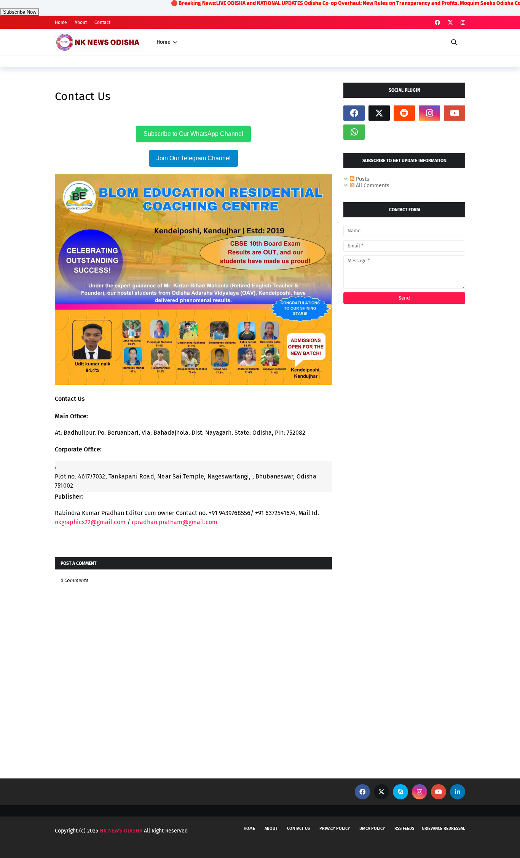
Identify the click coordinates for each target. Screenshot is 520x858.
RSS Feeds (404, 828)
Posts (361, 179)
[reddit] (404, 113)
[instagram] (462, 22)
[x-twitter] (450, 22)
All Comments (371, 185)
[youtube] (454, 113)
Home (61, 22)
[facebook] (437, 22)
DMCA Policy (372, 828)
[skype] (400, 791)
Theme (177, 845)
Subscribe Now (19, 12)
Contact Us (298, 828)
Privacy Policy (334, 828)
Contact (102, 22)
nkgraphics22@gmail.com (90, 522)
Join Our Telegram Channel (193, 158)
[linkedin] (457, 791)
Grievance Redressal (443, 828)
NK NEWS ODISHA (121, 831)
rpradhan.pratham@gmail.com (174, 522)
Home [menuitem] (163, 42)
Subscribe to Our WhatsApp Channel (193, 134)
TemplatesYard (115, 845)
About (81, 22)
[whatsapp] (354, 132)
